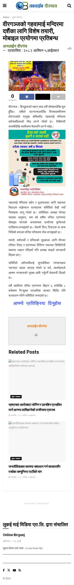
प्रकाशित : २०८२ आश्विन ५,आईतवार (33, 50)
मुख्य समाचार (17, 17)
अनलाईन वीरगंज (15, 46)
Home (6, 17)
